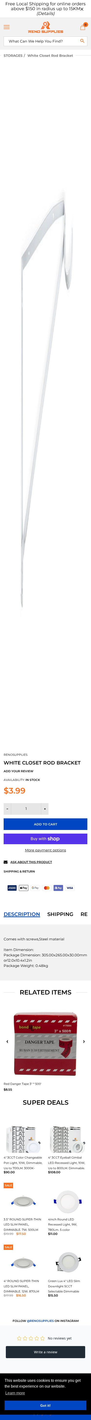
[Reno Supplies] (45, 27)
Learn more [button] (15, 1393)
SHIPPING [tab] (60, 914)
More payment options (45, 850)
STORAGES (13, 55)
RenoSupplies (15, 755)
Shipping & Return (19, 871)
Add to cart (45, 824)
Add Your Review (18, 771)
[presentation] (7, 1041)
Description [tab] (22, 914)
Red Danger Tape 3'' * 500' (22, 1084)
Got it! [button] (45, 1405)
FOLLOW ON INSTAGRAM (46, 1321)
